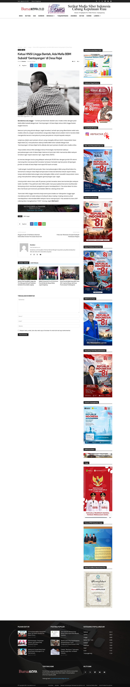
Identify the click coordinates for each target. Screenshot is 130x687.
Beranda (20, 47)
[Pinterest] (40, 65)
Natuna (28, 16)
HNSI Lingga (27, 216)
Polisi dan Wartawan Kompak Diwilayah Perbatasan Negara (68, 235)
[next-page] (22, 288)
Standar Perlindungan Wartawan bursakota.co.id (72, 685)
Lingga (29, 47)
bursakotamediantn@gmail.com (60, 678)
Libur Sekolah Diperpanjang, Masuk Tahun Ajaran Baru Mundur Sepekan (70, 633)
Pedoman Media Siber (91, 685)
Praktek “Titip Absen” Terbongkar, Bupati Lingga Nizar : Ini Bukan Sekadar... (70, 651)
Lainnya (96, 16)
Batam (81, 16)
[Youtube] (111, 1)
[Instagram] (34, 255)
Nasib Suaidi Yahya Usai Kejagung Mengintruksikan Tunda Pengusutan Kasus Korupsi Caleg (70, 642)
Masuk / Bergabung (36, 1)
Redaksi (24, 61)
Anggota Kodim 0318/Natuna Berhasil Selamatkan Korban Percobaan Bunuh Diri (30, 235)
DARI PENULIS (34, 263)
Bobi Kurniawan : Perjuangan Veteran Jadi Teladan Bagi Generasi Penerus (36, 642)
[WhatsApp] (44, 65)
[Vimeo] (105, 1)
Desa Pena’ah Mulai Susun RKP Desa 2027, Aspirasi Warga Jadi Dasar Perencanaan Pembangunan (69, 283)
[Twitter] (102, 1)
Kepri (25, 47)
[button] (96, 1)
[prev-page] (19, 288)
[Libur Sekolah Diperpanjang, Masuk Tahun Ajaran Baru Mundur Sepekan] (55, 634)
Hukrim (88, 16)
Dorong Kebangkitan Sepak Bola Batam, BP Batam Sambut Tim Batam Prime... (37, 633)
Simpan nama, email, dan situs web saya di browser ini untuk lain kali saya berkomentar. (45, 330)
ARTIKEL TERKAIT (23, 263)
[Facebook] (99, 1)
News (21, 16)
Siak (34, 16)
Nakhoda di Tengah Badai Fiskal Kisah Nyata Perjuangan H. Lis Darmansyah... (36, 651)
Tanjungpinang (62, 16)
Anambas (74, 16)
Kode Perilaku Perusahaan (105, 685)
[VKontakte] (108, 1)
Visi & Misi (50, 685)
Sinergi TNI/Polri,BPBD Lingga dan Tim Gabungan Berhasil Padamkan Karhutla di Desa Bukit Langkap (27, 283)
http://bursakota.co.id (35, 247)
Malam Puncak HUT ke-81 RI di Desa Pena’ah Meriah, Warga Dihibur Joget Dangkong (48, 283)
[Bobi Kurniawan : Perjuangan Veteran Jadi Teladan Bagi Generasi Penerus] (22, 643)
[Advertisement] (65, 31)
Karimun (41, 16)
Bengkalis (50, 16)
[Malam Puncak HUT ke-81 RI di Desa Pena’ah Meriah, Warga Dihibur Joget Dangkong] (48, 273)
